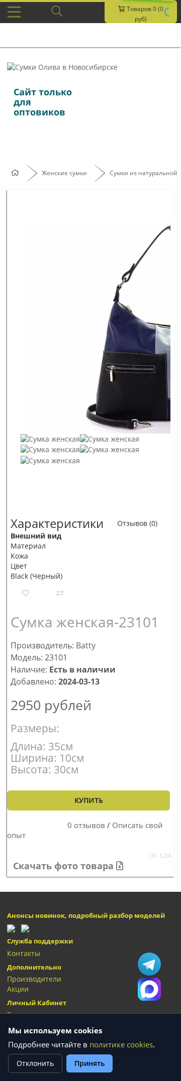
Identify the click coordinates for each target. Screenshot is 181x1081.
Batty (86, 645)
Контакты (23, 953)
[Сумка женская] (50, 438)
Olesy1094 (149, 964)
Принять (89, 1063)
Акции (18, 989)
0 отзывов (86, 825)
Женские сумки (64, 173)
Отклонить (35, 1063)
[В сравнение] (60, 593)
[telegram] (11, 927)
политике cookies (121, 1044)
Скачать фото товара (64, 866)
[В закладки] (26, 593)
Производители (34, 979)
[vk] (25, 927)
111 (149, 989)
